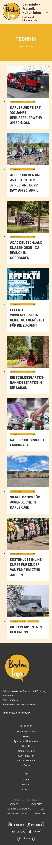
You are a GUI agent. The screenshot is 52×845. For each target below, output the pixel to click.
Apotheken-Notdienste (26, 741)
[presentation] (28, 81)
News (26, 736)
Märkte (26, 765)
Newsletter (36, 804)
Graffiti (26, 745)
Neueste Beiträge (26, 731)
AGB (42, 809)
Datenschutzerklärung (19, 809)
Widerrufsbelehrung (17, 813)
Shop (26, 779)
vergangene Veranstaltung (23, 102)
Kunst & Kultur (26, 755)
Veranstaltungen (26, 760)
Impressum (26, 789)
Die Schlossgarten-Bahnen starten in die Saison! (27, 382)
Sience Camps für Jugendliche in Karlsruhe (25, 502)
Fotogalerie (33, 621)
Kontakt (26, 784)
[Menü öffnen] (46, 12)
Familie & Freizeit (18, 621)
